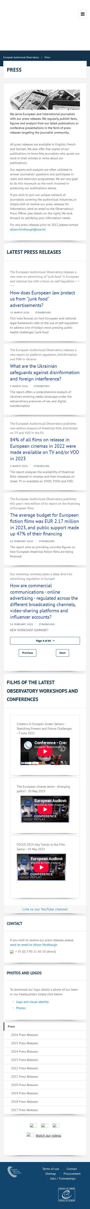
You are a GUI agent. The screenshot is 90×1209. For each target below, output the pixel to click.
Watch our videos (48, 1135)
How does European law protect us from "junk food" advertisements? (42, 299)
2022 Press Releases (24, 1068)
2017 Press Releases (24, 1110)
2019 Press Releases (24, 1093)
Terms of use (50, 1169)
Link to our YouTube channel (45, 909)
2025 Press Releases (24, 1043)
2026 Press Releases (24, 1035)
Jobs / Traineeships (63, 1178)
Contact (72, 1169)
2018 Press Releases (24, 1102)
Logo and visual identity (32, 1002)
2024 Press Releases (24, 1051)
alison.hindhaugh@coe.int (28, 229)
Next (62, 653)
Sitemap (50, 1174)
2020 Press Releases (24, 1085)
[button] (45, 641)
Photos (21, 1008)
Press (11, 1026)
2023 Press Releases (24, 1060)
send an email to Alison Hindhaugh (33, 945)
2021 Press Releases (24, 1076)
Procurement (72, 1174)
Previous (27, 653)
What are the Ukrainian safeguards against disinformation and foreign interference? (45, 372)
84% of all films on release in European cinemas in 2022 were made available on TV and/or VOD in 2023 (44, 449)
